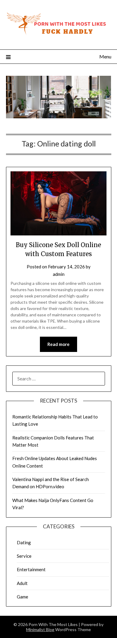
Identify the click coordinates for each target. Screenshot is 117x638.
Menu (105, 56)
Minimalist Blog (40, 629)
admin (58, 274)
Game (22, 596)
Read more (58, 344)
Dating (24, 542)
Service (24, 556)
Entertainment (31, 569)
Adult (22, 583)
